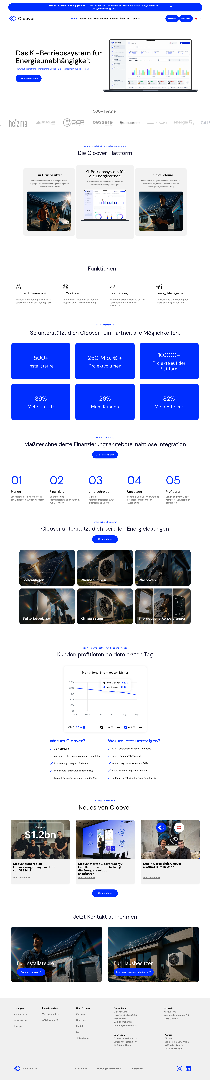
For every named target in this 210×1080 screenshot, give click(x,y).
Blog (78, 1032)
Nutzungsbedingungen (109, 1068)
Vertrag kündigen (51, 1014)
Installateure (20, 1014)
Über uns (81, 1020)
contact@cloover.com (125, 1025)
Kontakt (80, 1026)
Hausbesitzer (20, 1020)
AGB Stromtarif (50, 1020)
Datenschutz (80, 1068)
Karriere (80, 1014)
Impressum (137, 1068)
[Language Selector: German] (198, 18)
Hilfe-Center (82, 1038)
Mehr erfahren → (151, 877)
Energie (18, 1026)
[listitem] (47, 568)
